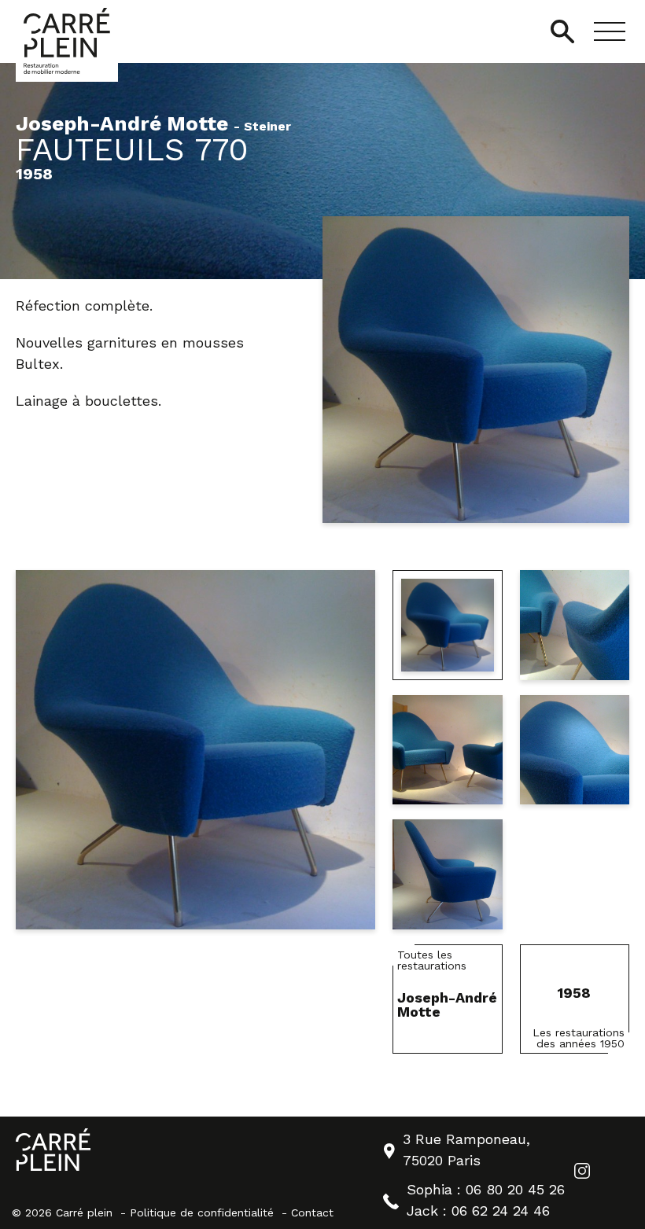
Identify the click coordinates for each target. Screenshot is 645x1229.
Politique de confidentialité (202, 1212)
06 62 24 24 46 (501, 1210)
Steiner (267, 127)
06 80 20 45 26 (515, 1189)
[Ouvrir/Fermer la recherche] (562, 31)
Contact (312, 1212)
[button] (609, 31)
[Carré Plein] (67, 41)
